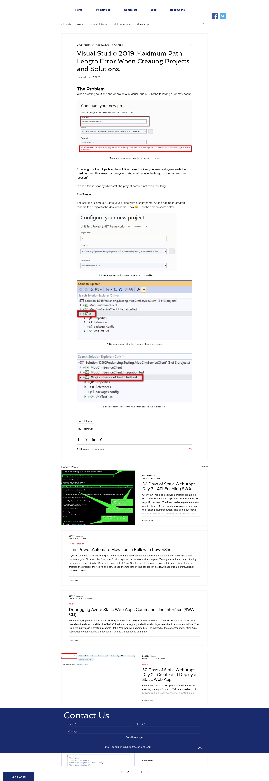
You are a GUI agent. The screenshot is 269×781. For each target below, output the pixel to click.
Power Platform (98, 24)
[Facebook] (215, 16)
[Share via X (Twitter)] (86, 439)
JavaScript (143, 24)
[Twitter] (223, 16)
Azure (80, 24)
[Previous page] (115, 772)
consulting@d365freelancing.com (131, 746)
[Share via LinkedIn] (93, 439)
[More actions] (190, 45)
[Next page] (154, 772)
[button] (203, 24)
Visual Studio (85, 421)
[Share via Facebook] (78, 439)
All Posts (66, 24)
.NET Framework (122, 24)
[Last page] (160, 772)
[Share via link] (101, 439)
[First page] (108, 772)
